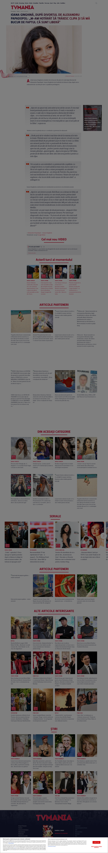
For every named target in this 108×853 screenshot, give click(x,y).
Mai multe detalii (11, 843)
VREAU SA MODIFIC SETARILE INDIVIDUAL (96, 847)
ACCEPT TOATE (96, 842)
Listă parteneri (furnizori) (52, 846)
